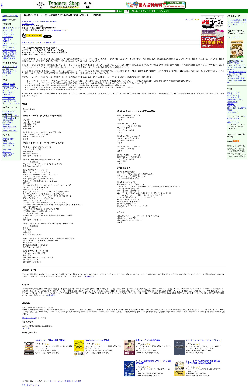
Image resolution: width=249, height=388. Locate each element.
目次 (23, 42)
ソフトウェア (7, 118)
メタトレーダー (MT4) (10, 116)
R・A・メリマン (8, 97)
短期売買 (5, 28)
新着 (4, 20)
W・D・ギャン (8, 92)
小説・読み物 (7, 122)
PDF (236, 116)
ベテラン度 (189, 19)
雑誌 (4, 120)
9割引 (15, 131)
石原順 (12, 84)
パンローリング (28, 24)
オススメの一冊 (233, 97)
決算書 (10, 52)
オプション (6, 67)
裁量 (13, 47)
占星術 (8, 58)
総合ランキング (233, 93)
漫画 (4, 124)
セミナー (5, 111)
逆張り (5, 45)
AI (12, 32)
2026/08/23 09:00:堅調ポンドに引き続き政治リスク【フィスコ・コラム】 (236, 23)
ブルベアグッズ (8, 145)
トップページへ (33, 385)
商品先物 (5, 71)
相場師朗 (5, 84)
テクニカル (6, 32)
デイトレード (15, 28)
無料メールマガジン (235, 99)
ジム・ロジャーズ (9, 101)
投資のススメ (232, 106)
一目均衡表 (6, 39)
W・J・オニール (8, 99)
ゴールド (13, 71)
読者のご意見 (51, 42)
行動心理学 (10, 56)
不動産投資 (6, 73)
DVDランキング (233, 95)
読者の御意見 (232, 102)
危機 (4, 58)
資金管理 (13, 54)
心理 (4, 56)
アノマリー (6, 47)
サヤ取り (5, 54)
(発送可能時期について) (59, 30)
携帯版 (1, 4)
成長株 (5, 52)
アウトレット (7, 131)
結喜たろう (14, 88)
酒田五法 (5, 41)
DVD (11, 111)
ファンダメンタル (9, 50)
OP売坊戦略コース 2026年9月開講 (235, 62)
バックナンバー (233, 37)
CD (14, 111)
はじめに (39, 42)
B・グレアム (7, 94)
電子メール (6, 152)
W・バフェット (8, 90)
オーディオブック (9, 127)
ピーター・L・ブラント (31, 21)
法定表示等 (6, 156)
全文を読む (89, 276)
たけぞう (5, 88)
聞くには (7, 128)
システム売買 (7, 30)
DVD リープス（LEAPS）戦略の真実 (235, 77)
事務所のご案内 (8, 154)
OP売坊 (12, 86)
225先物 (14, 67)
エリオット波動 (8, 34)
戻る (23, 385)
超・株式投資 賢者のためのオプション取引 (236, 73)
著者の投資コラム (234, 108)
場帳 (8, 124)
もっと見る (27, 328)
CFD (11, 69)
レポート (16, 118)
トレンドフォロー (9, 43)
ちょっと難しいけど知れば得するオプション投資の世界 (236, 67)
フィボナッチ (7, 37)
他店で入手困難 (8, 143)
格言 (13, 58)
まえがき (31, 42)
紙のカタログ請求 (236, 117)
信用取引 (5, 141)
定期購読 (9, 120)
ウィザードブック (29, 318)
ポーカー (5, 75)
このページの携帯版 (10, 16)
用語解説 (230, 104)
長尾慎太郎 (44, 21)
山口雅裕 (53, 21)
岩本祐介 (5, 86)
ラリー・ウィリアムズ (10, 103)
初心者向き (10, 139)
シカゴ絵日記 (232, 112)
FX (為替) (5, 69)
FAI (14, 52)
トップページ (7, 150)
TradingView (7, 114)
